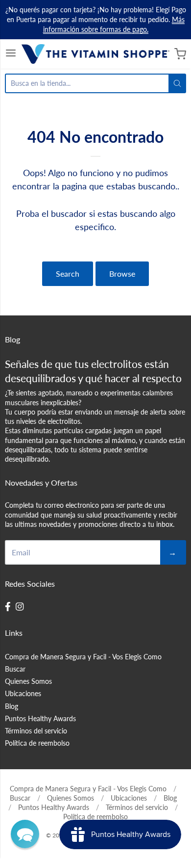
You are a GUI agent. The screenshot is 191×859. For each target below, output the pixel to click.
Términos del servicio (36, 731)
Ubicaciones (23, 693)
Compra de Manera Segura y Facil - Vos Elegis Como (83, 656)
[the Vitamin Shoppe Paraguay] (96, 54)
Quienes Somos (28, 681)
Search (67, 273)
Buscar (15, 669)
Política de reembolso (37, 743)
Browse (122, 273)
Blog (11, 706)
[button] (25, 834)
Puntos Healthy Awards (40, 718)
